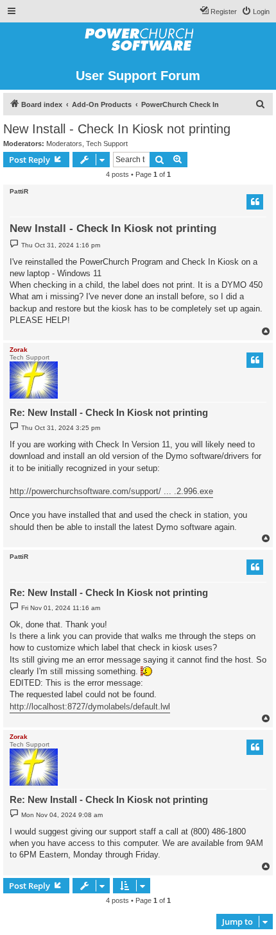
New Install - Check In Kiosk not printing (116, 129)
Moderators (64, 143)
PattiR (19, 191)
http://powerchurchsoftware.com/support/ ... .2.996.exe (111, 491)
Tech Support (107, 143)
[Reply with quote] (254, 202)
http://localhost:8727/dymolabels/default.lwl (90, 706)
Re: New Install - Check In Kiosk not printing (109, 412)
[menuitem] (255, 11)
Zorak (19, 349)
